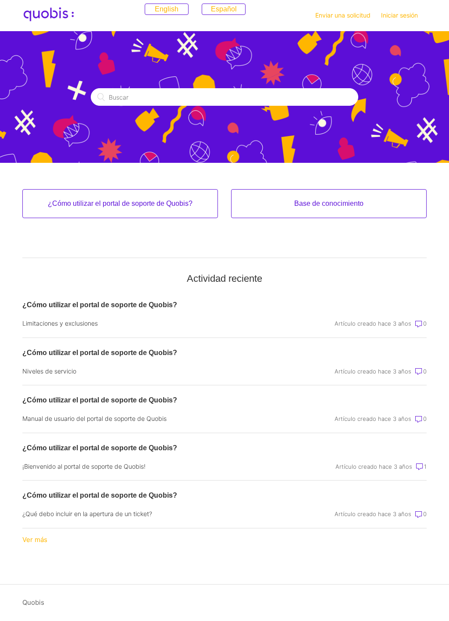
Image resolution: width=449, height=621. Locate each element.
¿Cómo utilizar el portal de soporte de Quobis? (99, 305)
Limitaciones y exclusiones (60, 323)
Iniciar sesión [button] (399, 15)
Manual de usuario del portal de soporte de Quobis (94, 418)
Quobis (33, 602)
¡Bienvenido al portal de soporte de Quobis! (84, 466)
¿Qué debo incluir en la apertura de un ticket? (87, 513)
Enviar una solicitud (343, 15)
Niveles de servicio (49, 371)
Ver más (34, 539)
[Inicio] (48, 20)
